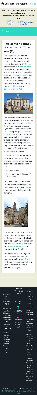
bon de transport (18, 246)
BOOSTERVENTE (8, 391)
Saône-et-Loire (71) (13, 89)
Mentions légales (22, 391)
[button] (31, 3)
